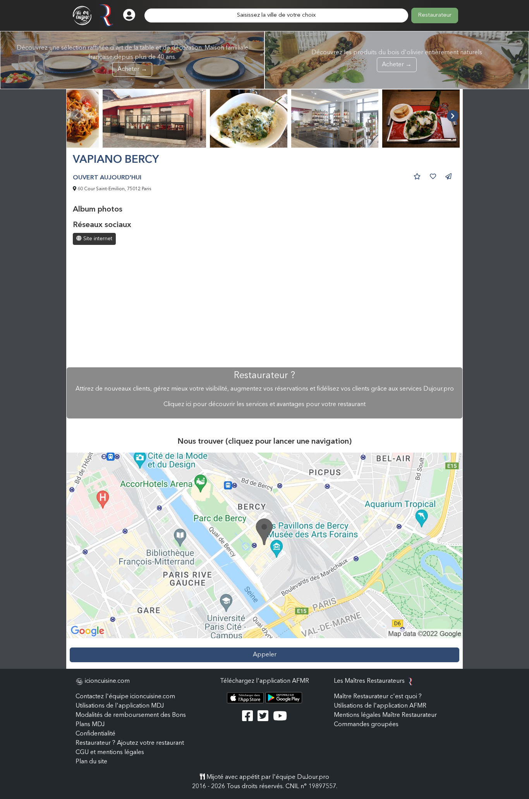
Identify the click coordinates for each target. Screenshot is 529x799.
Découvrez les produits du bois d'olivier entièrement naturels (396, 59)
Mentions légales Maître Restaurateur (385, 715)
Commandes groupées (366, 725)
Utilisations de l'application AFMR (380, 706)
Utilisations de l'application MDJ (120, 706)
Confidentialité (95, 734)
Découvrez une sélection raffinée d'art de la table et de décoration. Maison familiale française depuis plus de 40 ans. (132, 58)
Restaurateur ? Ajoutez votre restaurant (130, 743)
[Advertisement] (264, 307)
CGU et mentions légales (110, 752)
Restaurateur (435, 15)
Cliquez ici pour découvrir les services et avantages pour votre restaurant (264, 404)
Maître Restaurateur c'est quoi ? (378, 697)
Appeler (265, 655)
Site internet (97, 238)
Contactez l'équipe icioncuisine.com (125, 697)
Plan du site (91, 762)
